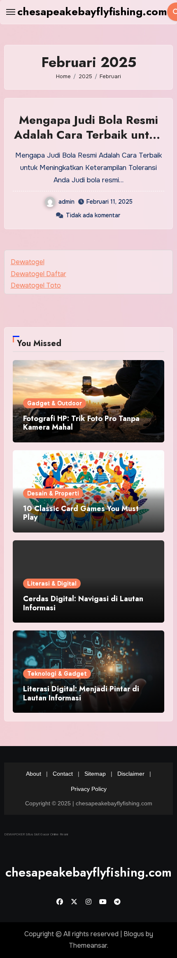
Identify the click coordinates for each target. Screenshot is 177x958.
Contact (63, 773)
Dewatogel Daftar (38, 274)
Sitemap (95, 773)
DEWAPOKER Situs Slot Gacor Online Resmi (36, 834)
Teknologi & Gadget (57, 673)
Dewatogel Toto (36, 285)
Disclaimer (130, 773)
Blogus (133, 934)
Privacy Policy (89, 789)
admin (66, 201)
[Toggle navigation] (10, 12)
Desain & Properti (53, 493)
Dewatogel (27, 262)
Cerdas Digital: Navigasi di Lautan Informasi (83, 603)
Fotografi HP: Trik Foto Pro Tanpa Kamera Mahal (81, 423)
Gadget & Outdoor (54, 403)
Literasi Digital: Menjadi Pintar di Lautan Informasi (81, 693)
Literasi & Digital (52, 583)
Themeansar (88, 945)
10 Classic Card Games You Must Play (81, 513)
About (33, 773)
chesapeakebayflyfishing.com (92, 11)
